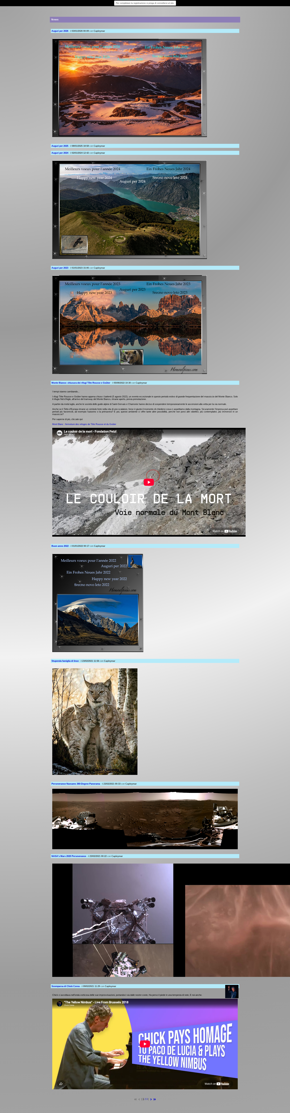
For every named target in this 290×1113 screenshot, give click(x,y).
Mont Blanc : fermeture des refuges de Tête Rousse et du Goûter (84, 424)
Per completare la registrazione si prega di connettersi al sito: (145, 3)
